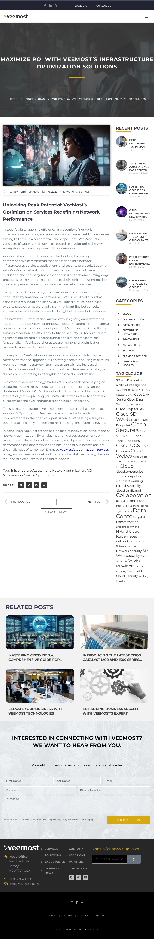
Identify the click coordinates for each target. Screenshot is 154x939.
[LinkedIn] (50, 5)
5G (118, 380)
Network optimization (68, 470)
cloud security (128, 486)
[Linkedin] (85, 877)
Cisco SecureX (131, 427)
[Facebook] (45, 5)
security (133, 556)
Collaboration (134, 495)
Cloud (127, 466)
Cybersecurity (124, 511)
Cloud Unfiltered (128, 490)
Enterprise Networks (127, 526)
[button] (21, 485)
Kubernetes (126, 536)
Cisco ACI (137, 389)
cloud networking (129, 481)
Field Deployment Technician (138, 143)
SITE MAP (100, 916)
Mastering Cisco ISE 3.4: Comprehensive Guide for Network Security (34, 659)
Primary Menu (146, 17)
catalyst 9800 (123, 389)
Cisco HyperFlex (130, 409)
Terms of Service (80, 819)
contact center (127, 500)
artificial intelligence (131, 385)
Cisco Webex (129, 453)
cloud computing (129, 476)
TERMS (52, 916)
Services (84, 191)
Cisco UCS (128, 445)
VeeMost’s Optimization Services (84, 449)
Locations (81, 5)
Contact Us (103, 5)
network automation (131, 541)
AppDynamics (131, 380)
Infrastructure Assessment (31, 470)
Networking (69, 191)
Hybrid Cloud (128, 531)
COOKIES (84, 916)
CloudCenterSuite (129, 471)
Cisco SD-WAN (127, 416)
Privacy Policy (60, 819)
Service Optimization (40, 475)
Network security (129, 551)
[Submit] (134, 859)
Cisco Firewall (137, 404)
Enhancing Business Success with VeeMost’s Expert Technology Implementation (111, 713)
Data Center (131, 513)
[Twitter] (56, 5)
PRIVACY (67, 916)
